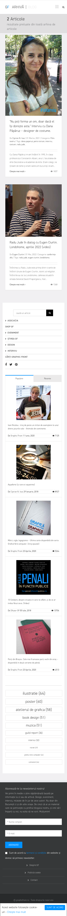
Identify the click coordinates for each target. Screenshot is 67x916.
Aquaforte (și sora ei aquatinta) (21, 484)
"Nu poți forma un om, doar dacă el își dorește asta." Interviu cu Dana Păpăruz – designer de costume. (32, 126)
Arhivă (18, 7)
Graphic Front (16, 435)
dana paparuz (27, 141)
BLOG (32, 7)
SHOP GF (9, 326)
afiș (11, 257)
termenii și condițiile (36, 852)
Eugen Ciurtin (18, 254)
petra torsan (39, 141)
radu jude (21, 144)
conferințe (51, 254)
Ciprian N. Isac (18, 138)
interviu (48, 141)
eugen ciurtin (33, 257)
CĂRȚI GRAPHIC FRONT (16, 356)
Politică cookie (34, 872)
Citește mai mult (16, 912)
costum (13, 144)
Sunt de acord (55, 907)
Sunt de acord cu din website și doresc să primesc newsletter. (32, 855)
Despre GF (34, 865)
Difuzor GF (15, 610)
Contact (34, 880)
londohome (44, 257)
